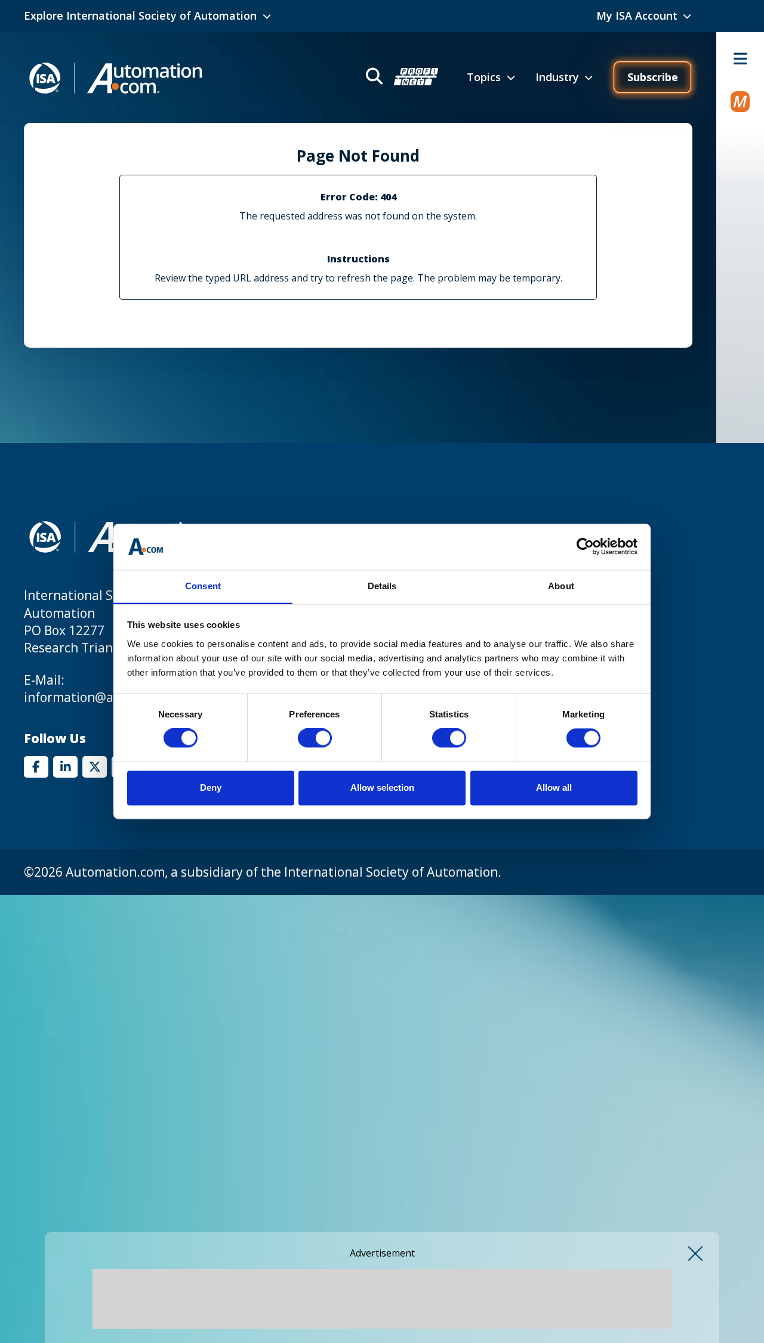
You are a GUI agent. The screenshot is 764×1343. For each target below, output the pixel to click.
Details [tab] (382, 586)
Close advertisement (695, 1253)
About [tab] (561, 586)
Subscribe (652, 77)
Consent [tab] (203, 586)
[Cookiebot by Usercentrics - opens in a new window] (585, 547)
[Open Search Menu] (400, 78)
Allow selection (382, 787)
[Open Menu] (740, 58)
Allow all (554, 787)
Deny (210, 787)
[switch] (315, 738)
